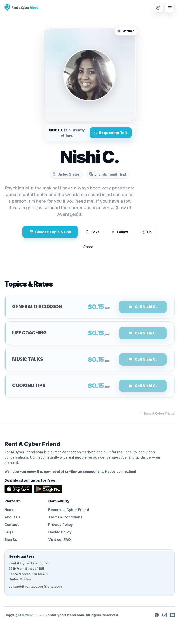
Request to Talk (113, 132)
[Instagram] (164, 615)
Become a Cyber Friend (68, 510)
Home (9, 510)
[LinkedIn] (172, 615)
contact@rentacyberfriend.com (35, 587)
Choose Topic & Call (53, 232)
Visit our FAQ (59, 539)
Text (95, 232)
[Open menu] (170, 8)
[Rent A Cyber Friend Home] (21, 8)
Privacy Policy (60, 524)
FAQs (8, 532)
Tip (149, 232)
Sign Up (10, 539)
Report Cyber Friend (159, 413)
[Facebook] (157, 615)
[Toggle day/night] (158, 8)
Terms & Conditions (65, 517)
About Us (12, 517)
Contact (11, 524)
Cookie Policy (60, 532)
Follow (122, 232)
